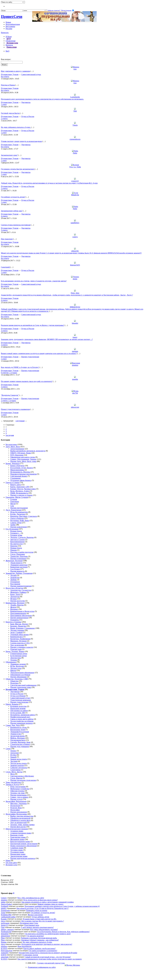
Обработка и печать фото (20, 820)
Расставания (15, 584)
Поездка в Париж (8, 85)
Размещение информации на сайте (42, 967)
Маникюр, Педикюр (18, 641)
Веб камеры (10, 26)
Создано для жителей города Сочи (51, 963)
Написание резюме (18, 708)
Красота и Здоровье (13, 622)
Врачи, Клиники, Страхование (22, 628)
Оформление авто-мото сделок (22, 457)
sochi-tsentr (5, 923)
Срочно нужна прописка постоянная (15, 225)
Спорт (8, 749)
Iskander (75, 323)
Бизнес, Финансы (13, 463)
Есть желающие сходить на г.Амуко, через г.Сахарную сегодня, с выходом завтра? (34, 281)
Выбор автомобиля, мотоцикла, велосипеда (27, 451)
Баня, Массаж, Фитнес (19, 624)
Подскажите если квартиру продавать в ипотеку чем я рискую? (46, 944)
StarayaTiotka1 (6, 904)
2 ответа (4, 119)
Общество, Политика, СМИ (17, 679)
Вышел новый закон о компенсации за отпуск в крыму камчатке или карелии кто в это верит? (39, 353)
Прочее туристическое (30, 357)
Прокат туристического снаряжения (15, 409)
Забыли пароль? (54, 10)
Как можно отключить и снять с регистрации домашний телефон (48, 902)
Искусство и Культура (14, 588)
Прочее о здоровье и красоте (21, 647)
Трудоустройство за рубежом (21, 721)
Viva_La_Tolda (75, 167)
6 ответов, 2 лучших (9, 373)
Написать (5, 33)
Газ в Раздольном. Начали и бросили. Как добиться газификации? (63, 932)
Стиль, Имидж (16, 778)
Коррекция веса (16, 637)
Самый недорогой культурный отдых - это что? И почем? (48, 957)
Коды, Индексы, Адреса (20, 491)
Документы (25, 102)
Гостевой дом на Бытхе (10, 113)
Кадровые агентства (18, 706)
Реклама (9, 29)
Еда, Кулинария (12, 529)
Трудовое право (16, 850)
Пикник (13, 550)
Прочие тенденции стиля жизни (23, 780)
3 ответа (4, 230)
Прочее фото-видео (18, 827)
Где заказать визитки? (35, 936)
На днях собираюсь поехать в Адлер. (16, 127)
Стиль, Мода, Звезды (14, 772)
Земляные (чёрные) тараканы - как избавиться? (40, 940)
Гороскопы (14, 501)
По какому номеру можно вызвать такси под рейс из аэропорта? (26, 381)
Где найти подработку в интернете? (43, 951)
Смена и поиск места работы (21, 719)
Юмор (8, 860)
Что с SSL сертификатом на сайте (30, 898)
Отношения (15, 582)
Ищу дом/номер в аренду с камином (15, 71)
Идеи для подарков (18, 787)
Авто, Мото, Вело (13, 447)
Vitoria (75, 125)
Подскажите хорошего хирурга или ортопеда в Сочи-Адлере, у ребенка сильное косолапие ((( (62, 906)
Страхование (15, 478)
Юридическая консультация (17, 829)
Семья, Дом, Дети (13, 725)
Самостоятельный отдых (31, 74)
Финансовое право (17, 854)
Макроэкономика (17, 470)
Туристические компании (20, 700)
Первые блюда (16, 548)
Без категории (11, 444)
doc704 (75, 393)
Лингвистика (15, 658)
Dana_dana (75, 293)
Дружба (13, 575)
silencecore (75, 407)
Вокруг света (15, 485)
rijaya (3, 921)
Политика (14, 683)
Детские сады (15, 668)
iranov (75, 337)
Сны (12, 506)
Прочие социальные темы (20, 687)
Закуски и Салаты (17, 539)
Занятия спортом (17, 765)
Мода (12, 774)
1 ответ (4, 104)
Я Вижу (9, 37)
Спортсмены (15, 770)
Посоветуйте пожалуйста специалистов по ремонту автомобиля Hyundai (48, 953)
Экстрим (13, 761)
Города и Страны (12, 482)
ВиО (7, 51)
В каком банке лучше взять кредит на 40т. (39, 919)
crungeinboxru (75, 139)
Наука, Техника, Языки (15, 651)
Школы (13, 670)
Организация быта (17, 740)
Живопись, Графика (18, 592)
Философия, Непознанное (16, 801)
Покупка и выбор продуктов (21, 552)
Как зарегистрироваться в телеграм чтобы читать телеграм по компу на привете (50, 959)
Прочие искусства (17, 601)
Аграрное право (16, 831)
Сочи (11, 16)
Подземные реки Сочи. (29, 923)
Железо (13, 607)
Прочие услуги (16, 799)
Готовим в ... (15, 533)
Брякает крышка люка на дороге (50, 904)
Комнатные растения (18, 567)
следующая (20, 421)
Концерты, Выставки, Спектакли (23, 516)
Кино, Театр (15, 594)
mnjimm (75, 351)
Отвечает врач (16, 649)
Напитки (13, 546)
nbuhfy (3, 908)
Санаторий (5, 267)
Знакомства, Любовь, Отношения (19, 573)
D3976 (3, 955)
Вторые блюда (16, 531)
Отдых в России (27, 116)
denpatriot (4, 934)
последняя (10, 435)
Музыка (13, 599)
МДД (9, 39)
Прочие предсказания (19, 508)
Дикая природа (16, 563)
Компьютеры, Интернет (15, 603)
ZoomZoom (5, 910)
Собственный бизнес (18, 476)
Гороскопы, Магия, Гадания (17, 497)
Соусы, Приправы (17, 554)
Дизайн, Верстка (17, 605)
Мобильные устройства (19, 789)
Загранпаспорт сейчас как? (11, 211)
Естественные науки (18, 656)
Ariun (3, 913)
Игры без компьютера (19, 512)
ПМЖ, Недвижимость (19, 493)
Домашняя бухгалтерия (19, 732)
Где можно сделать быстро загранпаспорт (18, 169)
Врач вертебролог (25, 946)
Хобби (12, 525)
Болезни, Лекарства (18, 626)
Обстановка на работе (19, 711)
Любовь (13, 580)
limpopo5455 (75, 265)
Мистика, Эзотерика (18, 803)
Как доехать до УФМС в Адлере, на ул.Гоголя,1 (20, 367)
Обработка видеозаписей (20, 818)
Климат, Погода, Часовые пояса (23, 489)
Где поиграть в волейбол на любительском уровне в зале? (48, 934)
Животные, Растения (14, 561)
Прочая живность (17, 571)
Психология (15, 806)
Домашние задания (18, 664)
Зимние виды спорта (18, 759)
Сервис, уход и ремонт (19, 797)
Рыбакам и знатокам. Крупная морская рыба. (39, 938)
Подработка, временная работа (22, 715)
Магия (12, 504)
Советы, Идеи (16, 523)
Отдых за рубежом (17, 696)
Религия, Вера (16, 808)
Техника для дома (17, 793)
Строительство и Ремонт (20, 744)
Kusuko (4, 919)
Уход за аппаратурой (18, 822)
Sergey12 (4, 925)
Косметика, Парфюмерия (20, 639)
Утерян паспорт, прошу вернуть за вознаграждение (21, 141)
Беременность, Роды (18, 727)
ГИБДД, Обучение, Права (20, 453)
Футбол (13, 755)
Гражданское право (18, 837)
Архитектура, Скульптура (20, 590)
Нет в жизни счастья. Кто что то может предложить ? (42, 921)
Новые (8, 22)
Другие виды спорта (18, 763)
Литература (15, 597)
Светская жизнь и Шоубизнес (22, 776)
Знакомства (14, 578)
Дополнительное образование (22, 673)
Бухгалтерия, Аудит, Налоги (21, 468)
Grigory (4, 898)
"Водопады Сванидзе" (10, 395)
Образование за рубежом (20, 675)
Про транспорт (7, 239)
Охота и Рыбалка (17, 518)
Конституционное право (20, 841)
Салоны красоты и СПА (20, 643)
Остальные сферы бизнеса (20, 480)
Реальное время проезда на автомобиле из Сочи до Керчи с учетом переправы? (32, 325)
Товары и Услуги (12, 784)
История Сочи (12, 43)
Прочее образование (18, 677)
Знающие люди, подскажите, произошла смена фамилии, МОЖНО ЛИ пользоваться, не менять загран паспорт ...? (47, 339)
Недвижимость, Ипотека (20, 472)
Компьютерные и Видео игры (22, 611)
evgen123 (75, 181)
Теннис (13, 751)
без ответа (5, 77)
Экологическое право (18, 856)
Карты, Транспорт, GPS (19, 487)
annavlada (4, 957)
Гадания (13, 499)
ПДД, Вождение (16, 455)
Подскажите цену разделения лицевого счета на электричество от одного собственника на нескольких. (42, 99)
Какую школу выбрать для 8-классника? (39, 948)
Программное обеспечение (21, 616)
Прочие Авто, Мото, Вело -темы (23, 461)
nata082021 (75, 223)
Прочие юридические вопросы (22, 858)
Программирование (18, 613)
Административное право (20, 833)
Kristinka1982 (6, 915)
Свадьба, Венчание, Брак (20, 742)
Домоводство (15, 734)
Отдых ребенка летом (40, 917)
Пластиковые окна (31, 925)
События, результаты (18, 768)
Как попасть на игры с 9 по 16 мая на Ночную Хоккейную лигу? (43, 908)
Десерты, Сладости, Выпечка (22, 537)
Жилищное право (17, 839)
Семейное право (16, 848)
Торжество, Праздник (19, 556)
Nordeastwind (6, 932)
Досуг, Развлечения (13, 510)
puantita (75, 379)
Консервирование (17, 542)
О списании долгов (30, 955)
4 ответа (4, 216)
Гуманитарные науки (18, 654)
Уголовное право (17, 852)
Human (3, 942)
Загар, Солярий (16, 632)
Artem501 (4, 953)
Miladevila (75, 195)
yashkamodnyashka (8, 917)
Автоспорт (14, 753)
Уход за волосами (17, 645)
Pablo (75, 153)
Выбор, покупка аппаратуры (21, 816)
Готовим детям (16, 535)
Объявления (10, 41)
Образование (11, 662)
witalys (75, 237)
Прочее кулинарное (18, 559)
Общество (14, 681)
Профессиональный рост (20, 717)
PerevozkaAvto (6, 951)
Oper (3, 927)
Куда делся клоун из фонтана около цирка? (40, 900)
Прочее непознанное (18, 812)
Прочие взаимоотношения (20, 586)
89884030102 (75, 307)
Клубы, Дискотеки (17, 514)
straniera (75, 365)
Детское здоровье (17, 630)
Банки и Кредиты (17, 466)
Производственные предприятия (23, 474)
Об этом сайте (11, 863)
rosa (75, 69)
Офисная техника (17, 791)
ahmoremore (5, 936)
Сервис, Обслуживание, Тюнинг (23, 459)
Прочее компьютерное (19, 618)
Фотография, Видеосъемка (16, 814)
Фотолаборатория (13, 24)
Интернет (14, 609)
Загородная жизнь (17, 736)
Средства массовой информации (23, 685)
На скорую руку (16, 544)
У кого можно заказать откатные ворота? (37, 927)
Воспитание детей (17, 730)
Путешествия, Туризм (9, 74)
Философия (15, 810)
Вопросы (9, 45)
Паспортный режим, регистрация (23, 844)
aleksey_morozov (7, 929)
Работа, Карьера (12, 704)
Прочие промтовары (18, 795)
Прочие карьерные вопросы (21, 723)
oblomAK (75, 251)
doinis (75, 279)
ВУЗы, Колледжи (17, 666)
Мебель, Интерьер (17, 738)
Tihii (75, 111)
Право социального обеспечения (23, 846)
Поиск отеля (12, 47)
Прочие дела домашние (19, 746)
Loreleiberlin (75, 97)
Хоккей (13, 757)
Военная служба (16, 835)
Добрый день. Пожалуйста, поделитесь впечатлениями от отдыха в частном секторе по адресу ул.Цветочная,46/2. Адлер (49, 183)
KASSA (4, 948)
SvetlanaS (4, 906)
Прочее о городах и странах (21, 495)
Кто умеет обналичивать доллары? (44, 929)
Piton (3, 938)
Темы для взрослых (13, 782)
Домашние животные (19, 565)
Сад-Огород (15, 569)
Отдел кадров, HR (17, 713)
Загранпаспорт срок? (9, 155)
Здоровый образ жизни (19, 635)
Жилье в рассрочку (35, 915)
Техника (13, 660)
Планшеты (14, 620)
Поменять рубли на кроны (36, 910)
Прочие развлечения (18, 527)
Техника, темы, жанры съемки (22, 825)
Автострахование (17, 449)
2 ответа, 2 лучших (8, 401)
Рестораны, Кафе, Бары (19, 520)
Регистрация (66, 10)
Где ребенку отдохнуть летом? (13, 197)
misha (3, 902)
